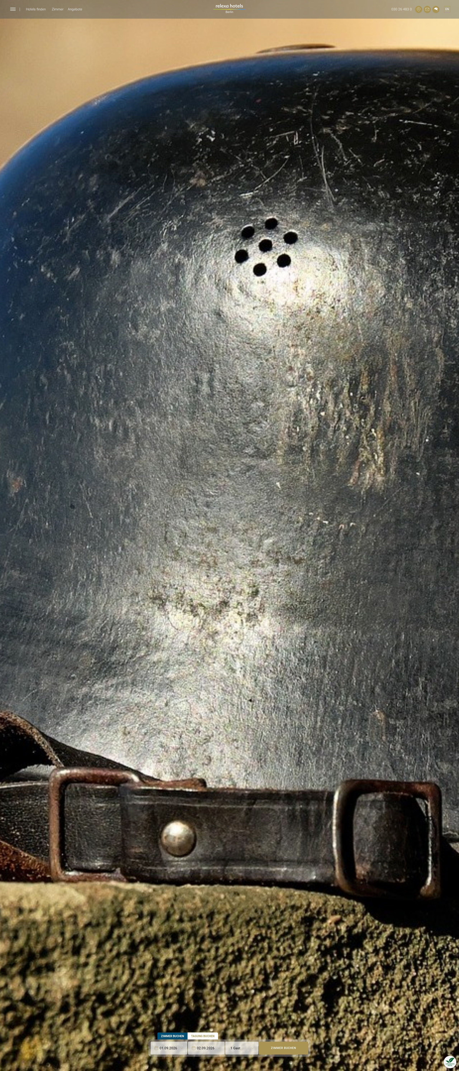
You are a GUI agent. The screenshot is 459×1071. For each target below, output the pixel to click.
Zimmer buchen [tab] (172, 1036)
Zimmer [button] (57, 9)
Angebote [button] (75, 9)
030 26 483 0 (401, 9)
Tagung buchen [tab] (202, 1036)
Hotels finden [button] (36, 9)
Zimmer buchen (283, 1048)
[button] (450, 1062)
